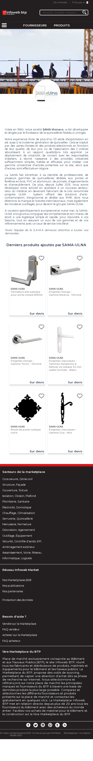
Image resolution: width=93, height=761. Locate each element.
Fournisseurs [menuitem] (35, 25)
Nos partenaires (12, 591)
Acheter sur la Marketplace (19, 635)
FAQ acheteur (11, 640)
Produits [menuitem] (62, 25)
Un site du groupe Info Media (46, 733)
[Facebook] (28, 724)
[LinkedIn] (42, 724)
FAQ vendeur (11, 629)
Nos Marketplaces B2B (16, 580)
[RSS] (64, 724)
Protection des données (17, 600)
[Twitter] (35, 724)
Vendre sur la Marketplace (19, 623)
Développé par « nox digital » (77, 733)
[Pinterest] (50, 724)
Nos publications (13, 585)
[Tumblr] (57, 724)
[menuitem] (4, 25)
